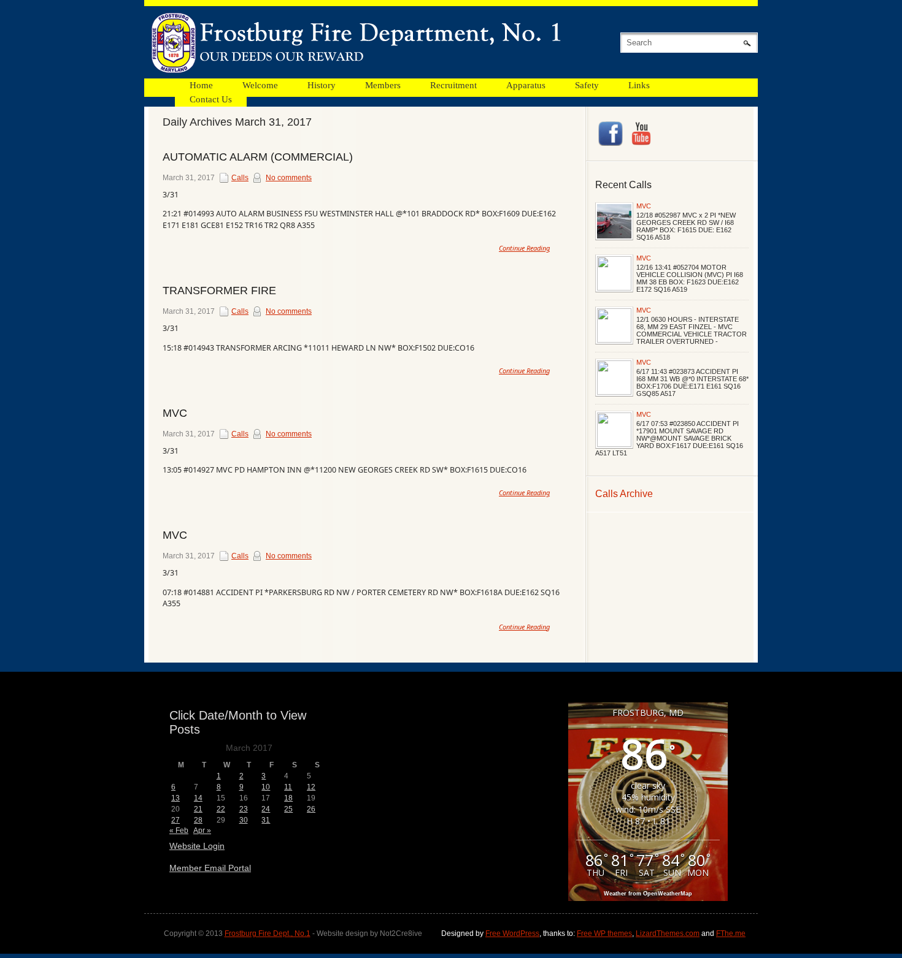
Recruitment (453, 85)
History (321, 85)
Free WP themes (604, 933)
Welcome (260, 85)
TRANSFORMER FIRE (219, 290)
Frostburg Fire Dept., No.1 (267, 933)
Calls (240, 177)
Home (201, 85)
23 (243, 809)
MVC (643, 206)
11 (288, 787)
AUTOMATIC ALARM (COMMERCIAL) (258, 157)
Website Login (197, 846)
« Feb (178, 830)
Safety (587, 85)
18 (288, 798)
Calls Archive (624, 494)
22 (221, 809)
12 (311, 787)
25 (288, 809)
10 (265, 787)
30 (243, 820)
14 (198, 798)
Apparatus (525, 85)
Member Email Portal (210, 868)
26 (311, 809)
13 (175, 798)
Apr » (202, 830)
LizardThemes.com (668, 933)
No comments (289, 177)
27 (175, 820)
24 (265, 809)
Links (639, 85)
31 (265, 820)
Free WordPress (512, 933)
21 (198, 809)
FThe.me (731, 933)
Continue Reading (524, 248)
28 (198, 820)
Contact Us (211, 99)
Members (383, 85)
